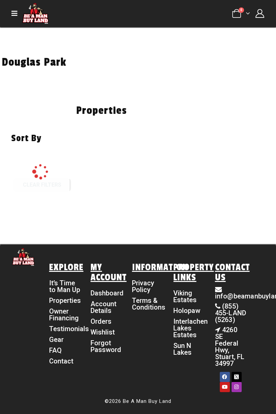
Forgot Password (106, 346)
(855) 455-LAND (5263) (230, 313)
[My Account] (259, 13)
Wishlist (103, 332)
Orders (101, 321)
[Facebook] (225, 377)
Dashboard (106, 293)
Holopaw (186, 311)
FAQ (55, 350)
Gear (56, 340)
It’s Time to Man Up (64, 286)
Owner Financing (64, 314)
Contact (61, 361)
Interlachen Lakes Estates (189, 328)
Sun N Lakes (182, 349)
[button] (16, 13)
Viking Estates (185, 296)
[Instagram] (237, 387)
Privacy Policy (143, 286)
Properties (64, 300)
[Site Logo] (35, 13)
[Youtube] (225, 387)
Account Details (103, 307)
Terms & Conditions (147, 303)
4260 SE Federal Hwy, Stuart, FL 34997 (230, 347)
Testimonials (64, 329)
